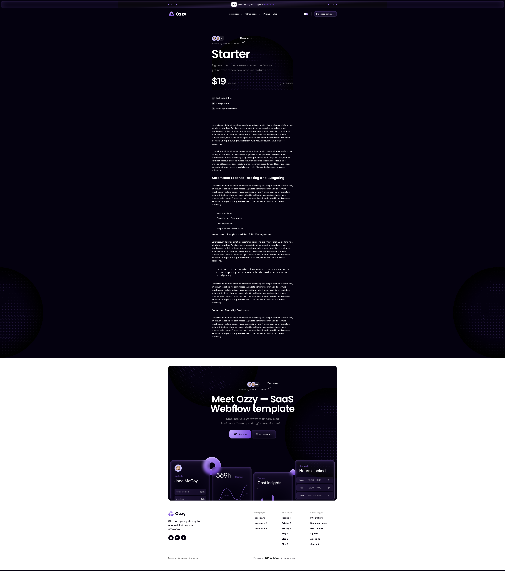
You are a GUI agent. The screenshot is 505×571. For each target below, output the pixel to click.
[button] (235, 14)
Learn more (268, 4)
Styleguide (182, 558)
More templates (264, 434)
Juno (294, 558)
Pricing (267, 13)
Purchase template (325, 13)
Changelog (193, 558)
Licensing (172, 558)
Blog (275, 13)
